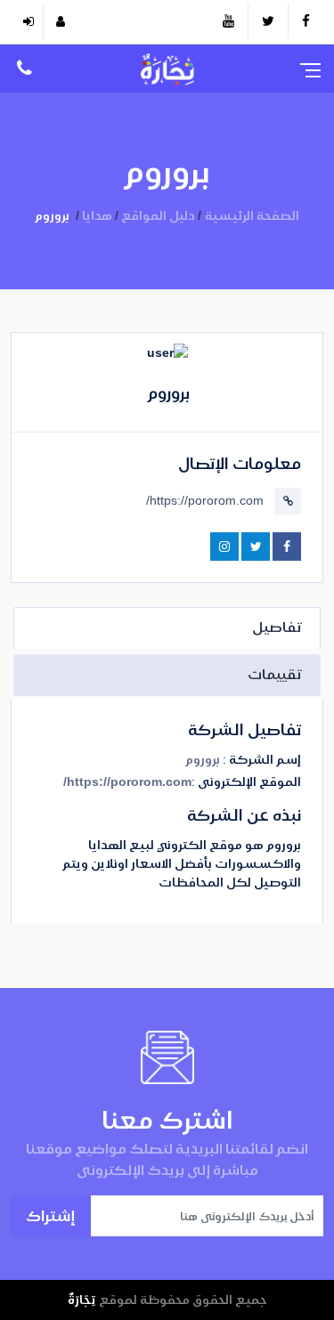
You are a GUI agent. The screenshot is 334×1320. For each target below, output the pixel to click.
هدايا (97, 215)
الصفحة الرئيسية (252, 215)
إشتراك (51, 1215)
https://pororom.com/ (205, 500)
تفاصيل (277, 627)
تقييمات (275, 674)
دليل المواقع (158, 215)
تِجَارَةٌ (81, 1299)
